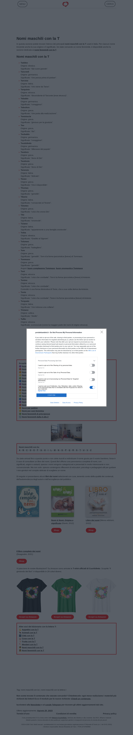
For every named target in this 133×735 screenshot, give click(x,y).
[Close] (102, 333)
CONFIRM (51, 395)
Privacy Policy (78, 402)
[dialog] (66, 368)
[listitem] (66, 361)
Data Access (66, 402)
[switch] (92, 365)
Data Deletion (54, 402)
